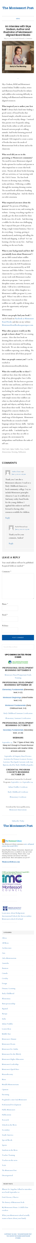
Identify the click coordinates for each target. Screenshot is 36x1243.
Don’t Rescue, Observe (10, 1197)
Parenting (15, 452)
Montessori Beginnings (12, 697)
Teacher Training (8, 1155)
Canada (5, 973)
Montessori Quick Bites (10, 1069)
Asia (3, 953)
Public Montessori (8, 1110)
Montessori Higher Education (13, 1059)
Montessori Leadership (10, 1064)
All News (5, 943)
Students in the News (10, 1150)
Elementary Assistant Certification (18, 718)
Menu (18, 19)
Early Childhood (8, 993)
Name (5, 604)
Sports (4, 1145)
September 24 (28, 782)
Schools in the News (9, 1125)
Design (4, 983)
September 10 (16, 782)
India (4, 1019)
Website (5, 625)
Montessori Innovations (18, 810)
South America (7, 1135)
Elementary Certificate (18, 797)
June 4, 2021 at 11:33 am (22, 529)
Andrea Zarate (16, 472)
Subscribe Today (18, 821)
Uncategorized (7, 1175)
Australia (5, 963)
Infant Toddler (14, 449)
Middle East (6, 1034)
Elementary (6, 998)
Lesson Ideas (6, 1029)
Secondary (6, 1130)
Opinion (5, 1089)
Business (5, 968)
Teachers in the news (9, 1160)
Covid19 (5, 978)
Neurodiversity (7, 1074)
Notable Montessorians (10, 1084)
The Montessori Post (18, 8)
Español (5, 1008)
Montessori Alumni (9, 1039)
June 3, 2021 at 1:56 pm (19, 474)
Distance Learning (8, 988)
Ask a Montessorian (9, 958)
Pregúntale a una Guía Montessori (14, 1099)
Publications (22, 452)
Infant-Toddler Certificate (18, 787)
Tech (4, 1165)
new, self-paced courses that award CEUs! (18, 845)
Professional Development (11, 1105)
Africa (4, 938)
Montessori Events (8, 1044)
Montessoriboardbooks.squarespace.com (17, 325)
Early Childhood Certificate (18, 792)
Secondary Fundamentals (13, 730)
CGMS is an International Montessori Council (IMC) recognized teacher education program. (15, 873)
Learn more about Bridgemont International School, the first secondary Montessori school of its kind (17, 916)
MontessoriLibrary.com (11, 861)
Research (5, 1120)
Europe (4, 1014)
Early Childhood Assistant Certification (18, 713)
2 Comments (28, 38)
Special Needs (7, 1140)
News (21, 449)
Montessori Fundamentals (15, 705)
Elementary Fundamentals (12, 690)
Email (5, 615)
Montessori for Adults (10, 1049)
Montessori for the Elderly (11, 1054)
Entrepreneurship (8, 1003)
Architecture (7, 948)
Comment (6, 571)
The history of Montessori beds (13, 1202)
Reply (7, 518)
